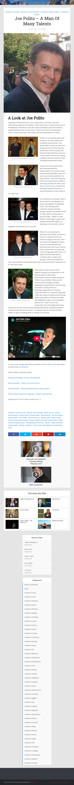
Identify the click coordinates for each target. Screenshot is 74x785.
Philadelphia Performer (35, 423)
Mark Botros (56, 499)
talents (29, 425)
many (32, 420)
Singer (22, 425)
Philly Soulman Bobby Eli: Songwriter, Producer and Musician (30, 394)
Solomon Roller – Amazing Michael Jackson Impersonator (29, 388)
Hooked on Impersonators (50, 12)
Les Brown (55, 510)
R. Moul (32, 782)
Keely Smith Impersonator (51, 418)
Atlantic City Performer (17, 413)
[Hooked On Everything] (37, 2)
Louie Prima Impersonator (18, 420)
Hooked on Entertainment (29, 12)
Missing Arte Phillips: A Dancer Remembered (24, 378)
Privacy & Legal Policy (64, 782)
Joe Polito (23, 418)
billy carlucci (49, 413)
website (50, 364)
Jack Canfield (28, 563)
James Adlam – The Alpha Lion (26, 521)
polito (48, 423)
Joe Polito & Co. (34, 418)
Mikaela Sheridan (57, 521)
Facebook (24, 367)
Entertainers (46, 415)
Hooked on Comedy (12, 12)
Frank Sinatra (50, 186)
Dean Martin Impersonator (30, 415)
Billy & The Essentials (35, 413)
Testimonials (53, 782)
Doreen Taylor (24, 510)
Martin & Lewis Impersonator (47, 420)
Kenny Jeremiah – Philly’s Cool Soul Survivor (24, 383)
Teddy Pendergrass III (27, 499)
